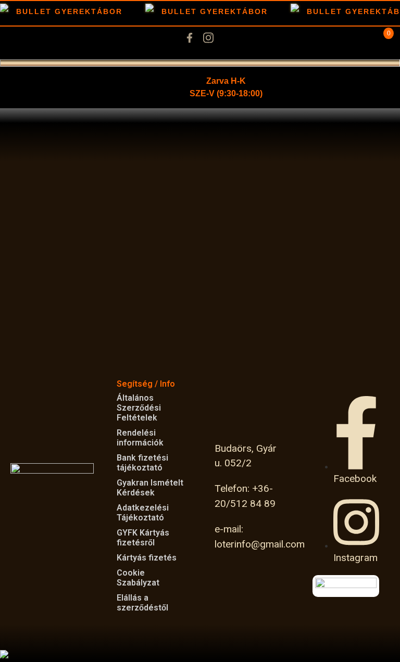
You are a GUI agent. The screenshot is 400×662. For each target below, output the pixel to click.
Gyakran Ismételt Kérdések (150, 488)
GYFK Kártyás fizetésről (143, 538)
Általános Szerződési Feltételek (139, 408)
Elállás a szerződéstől (142, 603)
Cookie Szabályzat (138, 578)
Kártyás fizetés (147, 558)
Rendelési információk (140, 438)
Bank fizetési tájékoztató (142, 463)
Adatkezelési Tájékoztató (143, 513)
